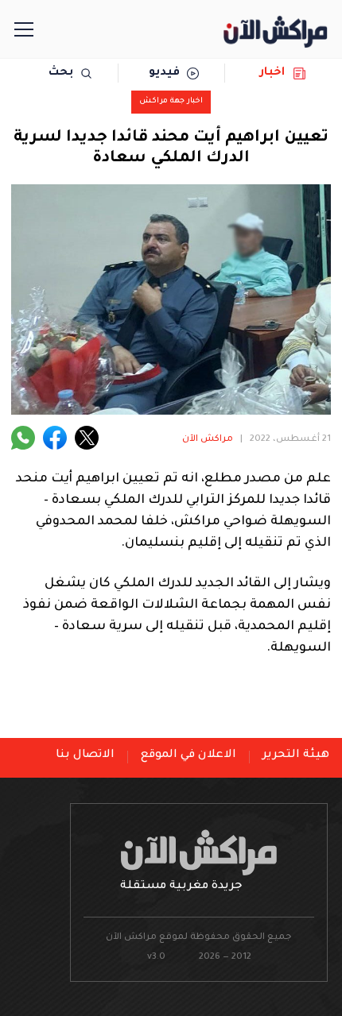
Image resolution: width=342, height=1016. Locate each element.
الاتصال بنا (85, 755)
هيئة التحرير (295, 755)
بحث (61, 73)
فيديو (164, 73)
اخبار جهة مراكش (171, 101)
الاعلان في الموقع (188, 755)
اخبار (272, 73)
